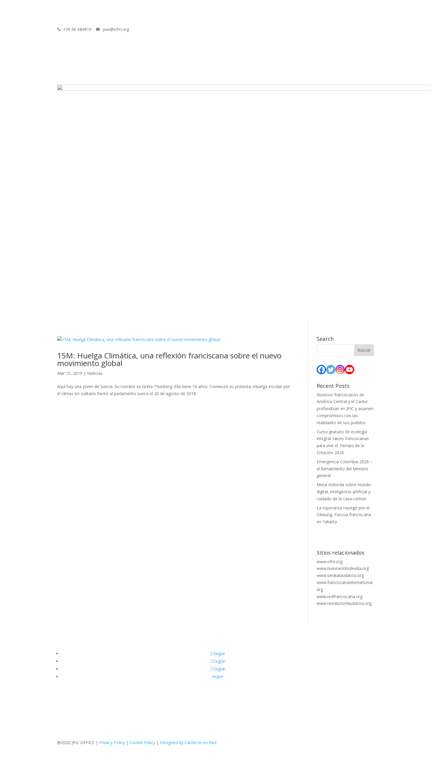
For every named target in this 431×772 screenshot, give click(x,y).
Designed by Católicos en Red (188, 742)
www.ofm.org (329, 561)
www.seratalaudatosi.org (340, 575)
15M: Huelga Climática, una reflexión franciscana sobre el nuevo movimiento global (169, 359)
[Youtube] (349, 369)
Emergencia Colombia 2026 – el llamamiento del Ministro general (344, 469)
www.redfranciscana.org (339, 596)
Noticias (95, 373)
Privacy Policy (112, 742)
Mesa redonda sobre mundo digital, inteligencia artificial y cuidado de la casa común (344, 491)
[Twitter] (330, 369)
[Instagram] (340, 369)
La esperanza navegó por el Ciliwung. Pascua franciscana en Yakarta (344, 515)
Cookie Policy (142, 742)
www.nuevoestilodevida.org (343, 568)
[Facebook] (321, 369)
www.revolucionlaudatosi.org (344, 603)
